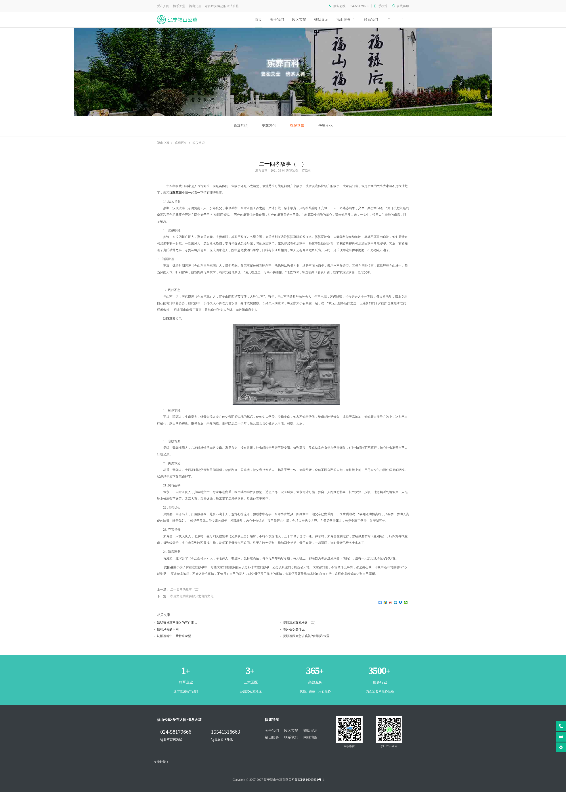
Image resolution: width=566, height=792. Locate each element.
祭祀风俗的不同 (168, 629)
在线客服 (403, 6)
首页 (258, 19)
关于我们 (277, 19)
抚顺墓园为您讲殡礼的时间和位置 (306, 636)
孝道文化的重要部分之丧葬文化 (192, 596)
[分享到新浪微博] (390, 602)
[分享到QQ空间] (385, 602)
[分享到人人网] (401, 602)
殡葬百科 (181, 143)
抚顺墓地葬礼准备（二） (300, 622)
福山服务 (343, 19)
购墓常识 (240, 126)
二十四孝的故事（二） (185, 589)
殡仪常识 (297, 126)
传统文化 (325, 126)
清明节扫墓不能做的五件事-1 (177, 622)
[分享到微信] (406, 602)
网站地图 (310, 737)
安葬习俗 (269, 126)
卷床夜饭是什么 (294, 629)
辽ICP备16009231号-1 (309, 779)
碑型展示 (321, 19)
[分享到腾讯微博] (396, 602)
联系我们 (371, 19)
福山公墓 (163, 143)
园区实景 (299, 19)
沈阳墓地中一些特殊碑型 (174, 636)
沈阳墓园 (175, 192)
